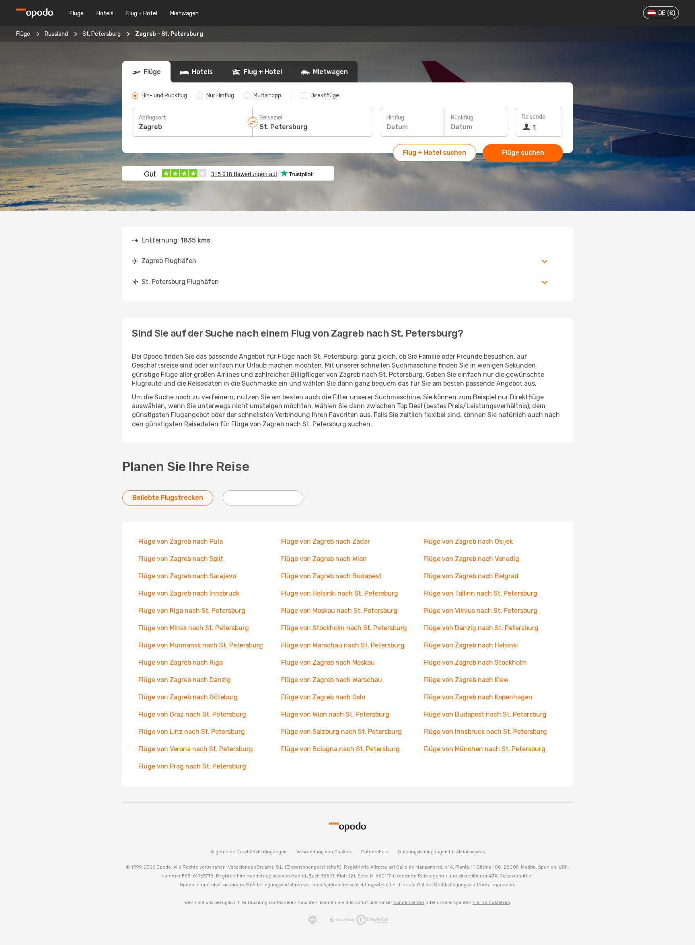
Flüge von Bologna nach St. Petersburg (340, 749)
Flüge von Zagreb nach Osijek (468, 541)
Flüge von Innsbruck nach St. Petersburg (485, 731)
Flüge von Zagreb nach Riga (180, 662)
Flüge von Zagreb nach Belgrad (471, 576)
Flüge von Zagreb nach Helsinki (471, 645)
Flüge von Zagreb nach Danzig (184, 680)
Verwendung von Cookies (324, 852)
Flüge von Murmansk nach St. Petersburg (200, 645)
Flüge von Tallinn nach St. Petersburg (480, 593)
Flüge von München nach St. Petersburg (484, 749)
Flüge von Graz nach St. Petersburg (192, 714)
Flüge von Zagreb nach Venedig (471, 559)
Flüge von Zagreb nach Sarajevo (187, 576)
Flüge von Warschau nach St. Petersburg (343, 645)
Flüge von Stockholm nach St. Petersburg (344, 628)
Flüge (77, 13)
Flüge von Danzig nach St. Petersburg (481, 628)
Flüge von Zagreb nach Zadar (325, 541)
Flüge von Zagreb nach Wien (324, 559)
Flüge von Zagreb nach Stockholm (475, 662)
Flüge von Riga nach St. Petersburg (191, 610)
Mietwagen (184, 13)
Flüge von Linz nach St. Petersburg (191, 731)
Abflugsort (152, 117)
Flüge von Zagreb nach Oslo (323, 697)
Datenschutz (375, 852)
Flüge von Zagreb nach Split (180, 559)
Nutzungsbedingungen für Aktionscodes (441, 852)
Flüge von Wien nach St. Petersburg (335, 714)
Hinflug (395, 117)
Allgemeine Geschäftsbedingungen (248, 852)
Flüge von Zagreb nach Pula (180, 541)
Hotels (105, 13)
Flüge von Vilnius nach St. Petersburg (480, 610)
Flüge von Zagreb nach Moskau (328, 662)
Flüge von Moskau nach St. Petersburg (339, 610)
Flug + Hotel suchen (434, 152)
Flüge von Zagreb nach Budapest (331, 576)
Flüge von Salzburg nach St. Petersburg (341, 731)
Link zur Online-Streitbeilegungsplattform (444, 884)
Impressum (503, 884)
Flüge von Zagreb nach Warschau (331, 680)
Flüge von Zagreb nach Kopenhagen (478, 697)
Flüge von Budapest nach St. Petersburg (485, 714)
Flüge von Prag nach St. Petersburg (192, 766)
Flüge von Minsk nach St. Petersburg (193, 628)
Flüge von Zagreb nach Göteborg (188, 697)
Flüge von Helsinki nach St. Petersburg (339, 593)
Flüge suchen (523, 152)
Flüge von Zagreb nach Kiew (466, 680)
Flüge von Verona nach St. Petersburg (195, 749)
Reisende (533, 116)
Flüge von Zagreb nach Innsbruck (188, 593)
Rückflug (462, 117)
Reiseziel (270, 117)
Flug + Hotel (141, 13)
